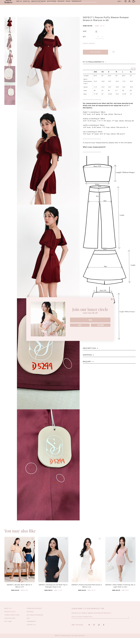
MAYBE (101, 325)
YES (90, 320)
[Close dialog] (112, 299)
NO (79, 325)
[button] (126, 9)
